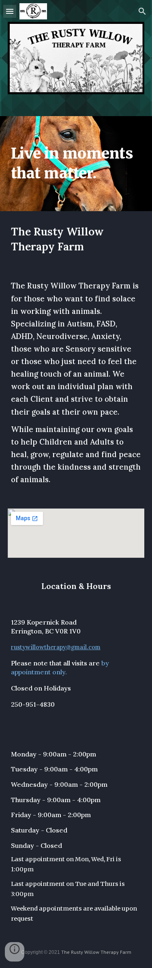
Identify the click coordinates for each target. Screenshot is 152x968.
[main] (76, 163)
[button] (9, 11)
